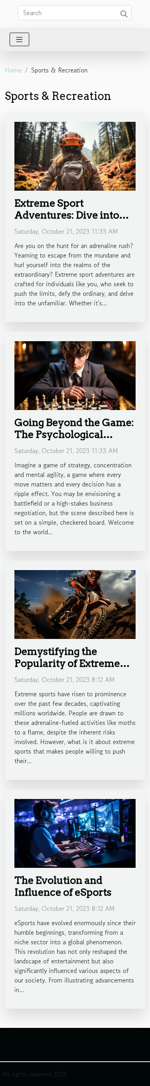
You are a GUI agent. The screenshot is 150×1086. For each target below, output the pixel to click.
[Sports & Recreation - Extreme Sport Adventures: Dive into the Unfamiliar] (75, 155)
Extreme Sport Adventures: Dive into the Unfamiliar (66, 215)
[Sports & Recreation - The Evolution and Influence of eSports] (75, 832)
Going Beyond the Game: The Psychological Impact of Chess (74, 434)
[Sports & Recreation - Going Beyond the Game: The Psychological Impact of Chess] (75, 374)
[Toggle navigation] (19, 39)
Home (13, 70)
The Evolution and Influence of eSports (63, 886)
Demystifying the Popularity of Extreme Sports (67, 663)
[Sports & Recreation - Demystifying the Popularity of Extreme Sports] (75, 603)
